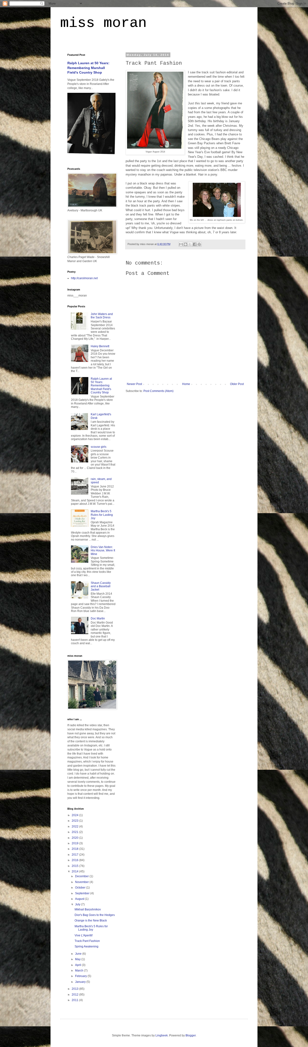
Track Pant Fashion (87, 941)
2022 (75, 826)
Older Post (237, 384)
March (79, 970)
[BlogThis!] (185, 244)
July (78, 904)
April (78, 965)
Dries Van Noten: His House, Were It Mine (103, 550)
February (81, 976)
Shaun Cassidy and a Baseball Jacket (101, 586)
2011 (75, 1000)
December (82, 876)
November (82, 882)
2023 (75, 820)
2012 (75, 994)
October (80, 887)
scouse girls (98, 446)
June (78, 953)
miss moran (103, 23)
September (82, 893)
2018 (75, 849)
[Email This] (181, 244)
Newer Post (134, 384)
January (80, 982)
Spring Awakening (86, 946)
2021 (75, 832)
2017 (75, 854)
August (80, 899)
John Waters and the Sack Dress (102, 315)
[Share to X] (190, 244)
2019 (75, 843)
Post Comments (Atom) (158, 391)
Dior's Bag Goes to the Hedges (95, 915)
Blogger (191, 1035)
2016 (75, 860)
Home (186, 384)
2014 (75, 871)
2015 (75, 866)
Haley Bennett (100, 346)
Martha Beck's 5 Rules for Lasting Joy (102, 515)
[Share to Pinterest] (199, 244)
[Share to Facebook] (194, 244)
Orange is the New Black (91, 920)
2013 (75, 988)
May (78, 959)
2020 (75, 837)
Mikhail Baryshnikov (88, 909)
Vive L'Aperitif (83, 935)
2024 (75, 815)
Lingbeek (161, 1035)
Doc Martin (98, 618)
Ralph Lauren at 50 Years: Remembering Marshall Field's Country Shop (88, 67)
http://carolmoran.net (84, 278)
